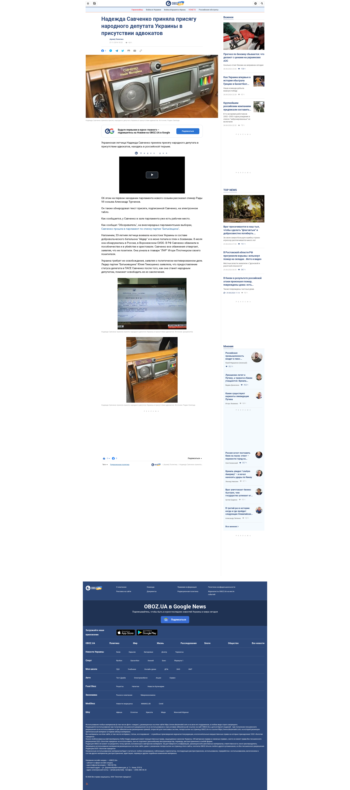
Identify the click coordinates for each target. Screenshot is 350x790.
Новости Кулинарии (156, 686)
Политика (114, 643)
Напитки (135, 686)
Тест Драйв (121, 678)
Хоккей (151, 661)
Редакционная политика (119, 465)
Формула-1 (178, 661)
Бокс (164, 661)
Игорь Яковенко (231, 404)
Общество (233, 643)
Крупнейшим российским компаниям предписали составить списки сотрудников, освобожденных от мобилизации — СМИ (237, 106)
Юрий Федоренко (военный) (236, 363)
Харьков (132, 652)
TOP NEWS (230, 190)
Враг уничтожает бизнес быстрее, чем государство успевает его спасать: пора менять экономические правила (238, 492)
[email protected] (117, 770)
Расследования (189, 643)
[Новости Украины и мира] (156, 465)
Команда (150, 587)
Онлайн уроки (150, 669)
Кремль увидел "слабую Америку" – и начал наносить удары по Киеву (238, 474)
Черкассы (179, 652)
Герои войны (137, 10)
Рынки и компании (124, 695)
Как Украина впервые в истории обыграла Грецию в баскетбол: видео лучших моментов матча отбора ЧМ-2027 (237, 81)
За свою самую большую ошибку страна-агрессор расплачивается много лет (241, 239)
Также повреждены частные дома (238, 289)
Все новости (258, 643)
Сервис (173, 678)
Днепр (164, 652)
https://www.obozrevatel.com (176, 725)
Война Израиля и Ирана (175, 10)
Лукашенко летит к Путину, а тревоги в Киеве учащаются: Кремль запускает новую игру (238, 378)
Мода (163, 712)
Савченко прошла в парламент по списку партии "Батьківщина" (140, 228)
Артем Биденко (231, 500)
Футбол (119, 661)
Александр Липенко (233, 518)
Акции (158, 678)
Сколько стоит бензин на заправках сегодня (243, 65)
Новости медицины (124, 704)
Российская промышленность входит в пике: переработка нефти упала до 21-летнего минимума (236, 356)
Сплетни (134, 712)
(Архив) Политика (116, 39)
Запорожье (148, 652)
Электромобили (141, 678)
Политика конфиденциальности (221, 587)
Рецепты (120, 686)
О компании (121, 587)
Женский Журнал (181, 712)
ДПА (166, 669)
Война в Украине (153, 10)
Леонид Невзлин (231, 482)
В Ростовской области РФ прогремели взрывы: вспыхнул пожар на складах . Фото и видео (242, 255)
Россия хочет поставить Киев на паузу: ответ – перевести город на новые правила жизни (237, 456)
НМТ (190, 669)
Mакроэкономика (148, 695)
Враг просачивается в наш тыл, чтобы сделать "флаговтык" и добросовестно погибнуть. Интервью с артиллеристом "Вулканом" (241, 230)
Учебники (132, 669)
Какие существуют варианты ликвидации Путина (237, 396)
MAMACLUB (146, 704)
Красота (149, 712)
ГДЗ (117, 669)
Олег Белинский (231, 463)
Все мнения (231, 526)
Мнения (228, 346)
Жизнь (160, 643)
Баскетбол (135, 661)
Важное (228, 17)
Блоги (207, 643)
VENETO (192, 10)
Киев (118, 652)
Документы (152, 591)
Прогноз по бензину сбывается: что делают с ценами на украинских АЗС (243, 57)
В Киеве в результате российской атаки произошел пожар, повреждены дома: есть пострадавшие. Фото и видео (242, 281)
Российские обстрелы (208, 10)
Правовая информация (187, 587)
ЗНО (178, 669)
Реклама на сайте (123, 591)
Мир (135, 643)
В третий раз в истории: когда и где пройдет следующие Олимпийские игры (238, 511)
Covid (161, 704)
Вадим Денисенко (232, 385)
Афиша (119, 712)
